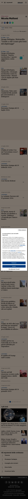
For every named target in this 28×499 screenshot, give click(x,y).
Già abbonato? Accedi (14, 269)
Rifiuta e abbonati (22, 230)
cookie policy (22, 245)
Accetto (14, 266)
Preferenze (14, 262)
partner (19, 252)
